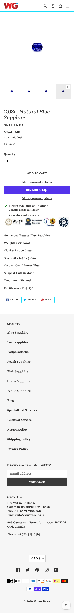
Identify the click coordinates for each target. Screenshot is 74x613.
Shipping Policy (19, 439)
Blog (10, 400)
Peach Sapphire (19, 362)
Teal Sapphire (17, 342)
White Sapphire (19, 391)
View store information (24, 215)
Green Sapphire (19, 381)
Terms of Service (19, 420)
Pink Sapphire (17, 371)
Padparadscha (18, 352)
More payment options (37, 182)
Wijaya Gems (42, 601)
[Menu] (68, 6)
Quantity (9, 154)
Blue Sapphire (17, 332)
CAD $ (35, 558)
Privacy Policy (17, 449)
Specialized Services (22, 410)
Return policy (17, 429)
